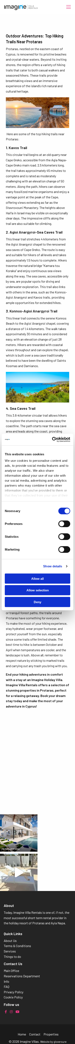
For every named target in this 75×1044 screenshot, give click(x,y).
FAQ (6, 987)
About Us (10, 941)
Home (22, 1034)
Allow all (37, 578)
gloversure (60, 1041)
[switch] (64, 523)
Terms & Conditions (17, 946)
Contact (34, 1034)
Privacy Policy (13, 992)
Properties (51, 1034)
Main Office (11, 971)
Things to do (12, 956)
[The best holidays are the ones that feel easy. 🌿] (19, 872)
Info (6, 981)
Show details (52, 566)
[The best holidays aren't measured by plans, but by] (19, 833)
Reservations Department (22, 976)
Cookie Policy (13, 997)
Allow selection (37, 590)
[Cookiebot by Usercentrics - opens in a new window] (53, 439)
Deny (37, 602)
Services (10, 951)
